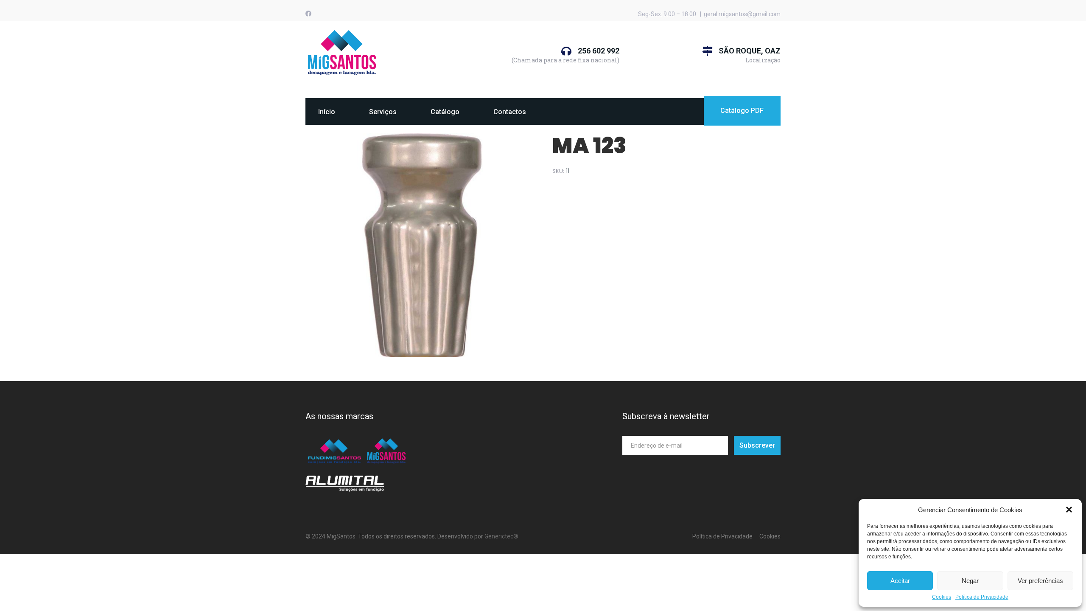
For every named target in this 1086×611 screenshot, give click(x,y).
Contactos (509, 112)
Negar (970, 580)
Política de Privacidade (981, 597)
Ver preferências (1040, 580)
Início (326, 112)
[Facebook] (308, 14)
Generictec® (501, 536)
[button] (1069, 509)
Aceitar (900, 580)
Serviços (383, 112)
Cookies (941, 597)
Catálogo (445, 112)
